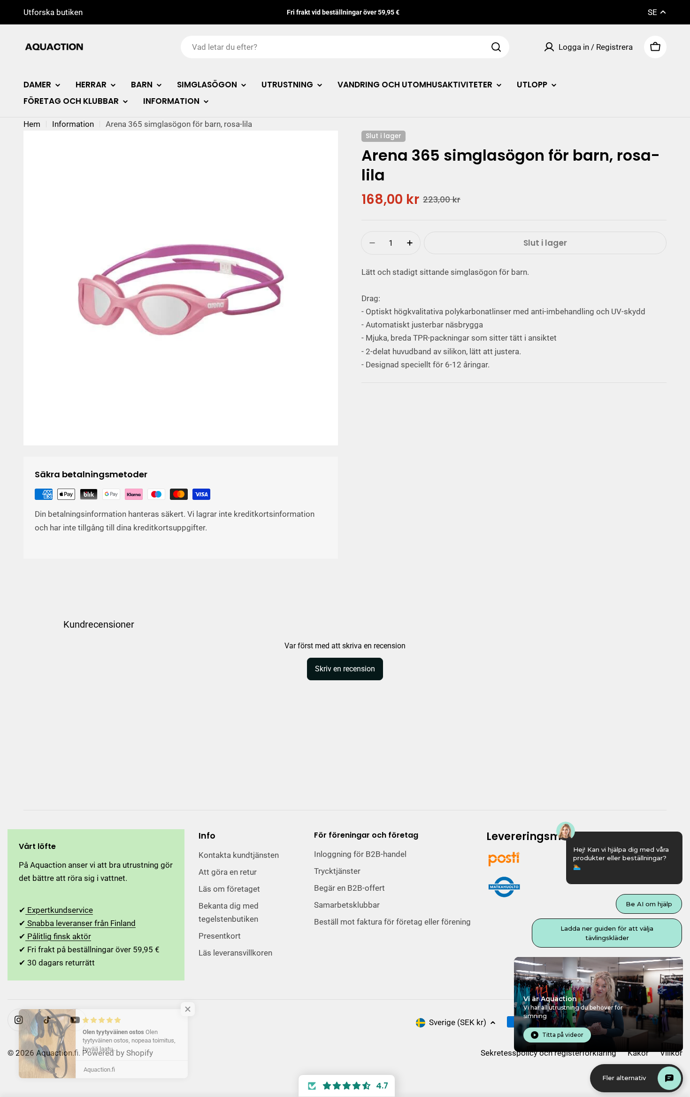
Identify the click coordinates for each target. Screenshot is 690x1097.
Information (73, 124)
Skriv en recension (345, 668)
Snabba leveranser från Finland (80, 923)
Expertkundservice (59, 910)
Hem (31, 124)
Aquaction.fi (57, 1053)
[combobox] (345, 47)
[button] (346, 1085)
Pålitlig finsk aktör (58, 936)
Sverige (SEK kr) (457, 1022)
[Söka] (496, 47)
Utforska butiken (53, 12)
